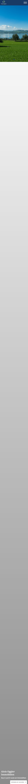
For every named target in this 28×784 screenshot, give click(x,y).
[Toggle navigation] (25, 3)
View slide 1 (14, 59)
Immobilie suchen (17, 782)
